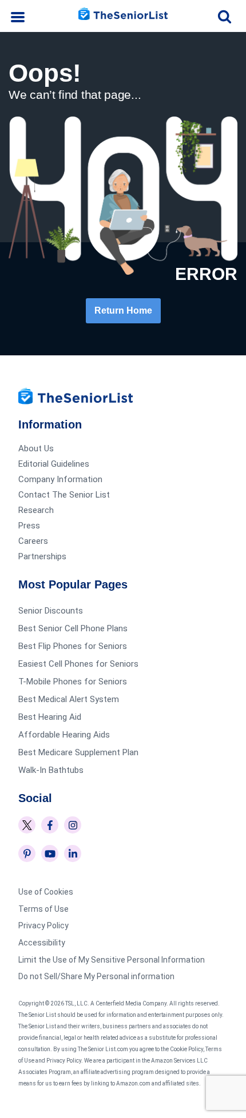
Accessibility (41, 942)
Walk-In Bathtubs (51, 770)
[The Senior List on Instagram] (72, 825)
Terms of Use (43, 908)
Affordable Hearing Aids (64, 735)
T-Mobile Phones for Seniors (72, 681)
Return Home (123, 310)
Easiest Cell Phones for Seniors (78, 664)
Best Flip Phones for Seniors (72, 646)
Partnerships (42, 556)
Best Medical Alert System (68, 699)
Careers (33, 541)
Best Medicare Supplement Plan (78, 752)
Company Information (60, 479)
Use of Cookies (45, 891)
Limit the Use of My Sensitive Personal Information (111, 959)
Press (29, 525)
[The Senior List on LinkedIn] (72, 853)
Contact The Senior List (64, 495)
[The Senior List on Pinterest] (26, 853)
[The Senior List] (123, 16)
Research (36, 510)
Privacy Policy (43, 925)
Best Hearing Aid (49, 717)
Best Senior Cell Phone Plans (73, 628)
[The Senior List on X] (26, 825)
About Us (36, 448)
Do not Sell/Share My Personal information (96, 976)
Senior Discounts (50, 611)
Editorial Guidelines (53, 464)
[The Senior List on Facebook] (49, 825)
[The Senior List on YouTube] (49, 853)
